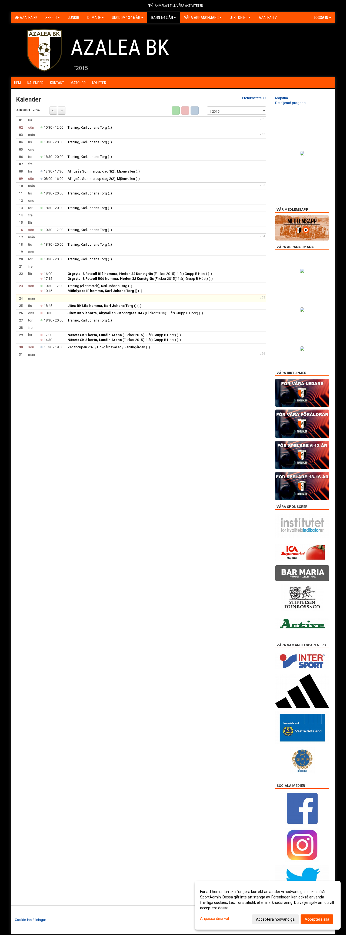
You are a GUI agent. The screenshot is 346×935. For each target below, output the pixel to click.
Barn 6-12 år (162, 17)
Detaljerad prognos (290, 103)
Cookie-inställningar (30, 920)
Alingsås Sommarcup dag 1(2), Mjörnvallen (101, 171)
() (102, 291)
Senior (51, 17)
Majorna (281, 98)
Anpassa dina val (214, 918)
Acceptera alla (317, 919)
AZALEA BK (27, 17)
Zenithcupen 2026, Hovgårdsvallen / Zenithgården (106, 347)
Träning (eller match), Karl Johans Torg (97, 286)
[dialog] (268, 905)
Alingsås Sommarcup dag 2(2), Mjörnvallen (101, 179)
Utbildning (239, 17)
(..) (110, 127)
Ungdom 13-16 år (126, 17)
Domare (94, 17)
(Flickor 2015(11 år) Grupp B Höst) (137, 274)
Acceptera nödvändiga (275, 919)
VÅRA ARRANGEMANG (201, 17)
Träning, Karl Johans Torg (87, 127)
